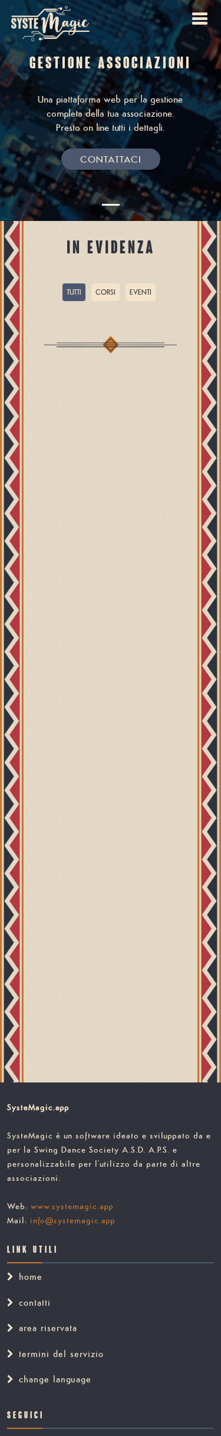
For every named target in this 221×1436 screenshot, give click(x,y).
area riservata (48, 1327)
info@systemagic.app (73, 1220)
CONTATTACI (110, 159)
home (30, 1276)
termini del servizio (61, 1353)
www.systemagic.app (72, 1206)
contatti (35, 1302)
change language (55, 1379)
